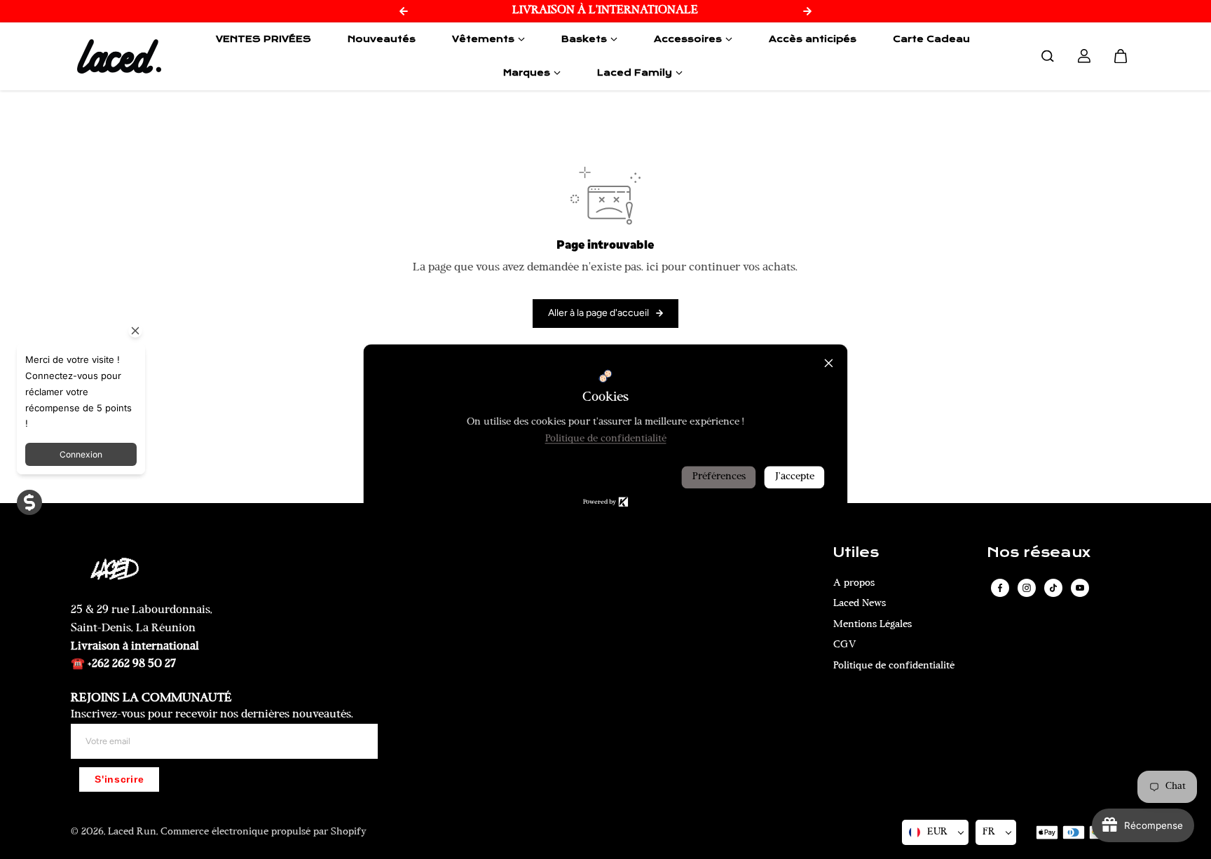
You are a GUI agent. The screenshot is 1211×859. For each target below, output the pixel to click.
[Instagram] (1026, 588)
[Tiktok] (1053, 588)
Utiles (856, 553)
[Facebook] (1000, 588)
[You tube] (1080, 588)
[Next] (807, 11)
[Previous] (403, 11)
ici (652, 267)
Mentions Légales (872, 624)
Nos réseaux (1038, 553)
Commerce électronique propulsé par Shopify (263, 832)
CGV (844, 645)
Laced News (859, 603)
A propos (854, 583)
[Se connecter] (1084, 56)
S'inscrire (119, 779)
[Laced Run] (119, 56)
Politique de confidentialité (894, 666)
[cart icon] (1120, 56)
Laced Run (132, 832)
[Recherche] (1047, 56)
